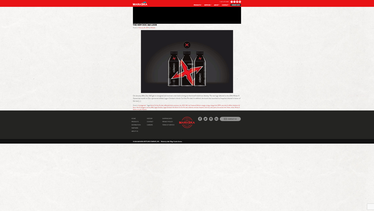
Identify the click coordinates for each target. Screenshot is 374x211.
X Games (144, 109)
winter (232, 107)
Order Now (236, 5)
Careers (150, 125)
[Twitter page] (237, 2)
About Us (134, 131)
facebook (235, 105)
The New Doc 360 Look (145, 24)
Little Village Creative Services (174, 141)
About (216, 5)
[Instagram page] (234, 2)
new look (196, 107)
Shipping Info (167, 118)
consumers (176, 105)
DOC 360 (185, 105)
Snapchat (201, 107)
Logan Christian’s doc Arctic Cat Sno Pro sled (175, 107)
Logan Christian (158, 107)
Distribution (136, 125)
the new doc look (221, 107)
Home (133, 118)
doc (181, 105)
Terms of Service (168, 125)
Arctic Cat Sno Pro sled (157, 105)
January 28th (150, 107)
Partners (134, 128)
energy (208, 105)
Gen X (138, 107)
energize (203, 105)
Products (197, 5)
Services (207, 5)
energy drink (213, 105)
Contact (225, 5)
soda (211, 107)
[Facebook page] (231, 2)
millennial (190, 107)
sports (215, 107)
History (150, 118)
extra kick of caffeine (226, 105)
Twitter (228, 107)
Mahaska (153, 28)
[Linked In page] (240, 2)
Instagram (143, 107)
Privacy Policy (167, 122)
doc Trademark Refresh (194, 105)
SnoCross (207, 107)
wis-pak (139, 109)
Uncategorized (142, 105)
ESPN (219, 105)
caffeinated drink (168, 105)
